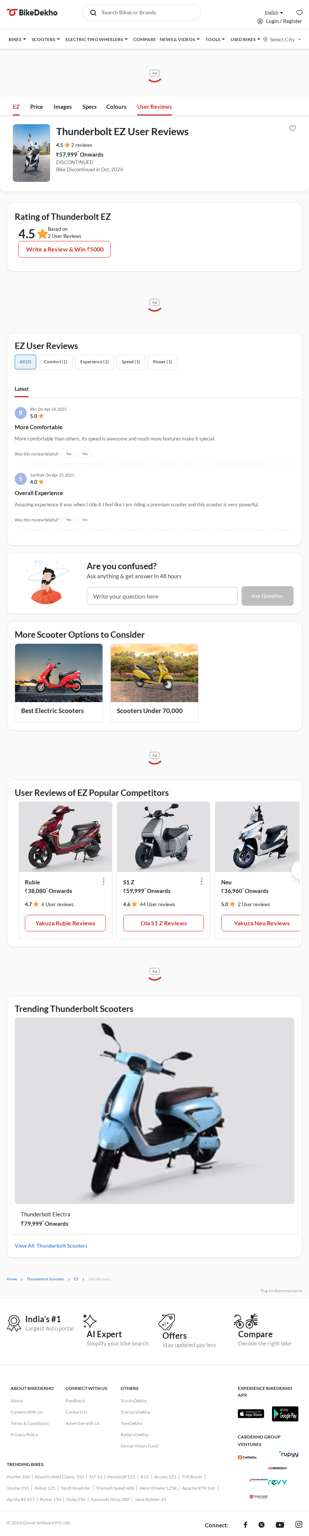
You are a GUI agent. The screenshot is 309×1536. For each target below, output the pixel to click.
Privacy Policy (24, 1434)
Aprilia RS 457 (21, 1499)
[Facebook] (245, 1525)
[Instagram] (298, 1525)
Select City (282, 39)
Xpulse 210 (18, 1488)
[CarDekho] (247, 1457)
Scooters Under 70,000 (150, 711)
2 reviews (81, 145)
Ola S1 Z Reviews (164, 922)
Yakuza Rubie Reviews (65, 922)
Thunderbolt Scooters (62, 1245)
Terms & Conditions (30, 1423)
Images (63, 106)
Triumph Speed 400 (115, 1488)
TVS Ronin (192, 1477)
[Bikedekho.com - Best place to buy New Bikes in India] (32, 12)
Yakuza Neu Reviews (262, 922)
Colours (116, 106)
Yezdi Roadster (75, 1488)
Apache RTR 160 (198, 1488)
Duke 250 (76, 1499)
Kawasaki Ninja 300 (110, 1499)
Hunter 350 (18, 1477)
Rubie (32, 882)
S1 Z (128, 882)
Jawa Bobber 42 (150, 1499)
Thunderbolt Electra (45, 1214)
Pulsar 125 (44, 1488)
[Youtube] (280, 1525)
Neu (226, 882)
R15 (145, 1477)
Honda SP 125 (121, 1477)
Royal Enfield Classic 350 (59, 1477)
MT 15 (95, 1477)
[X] (262, 1525)
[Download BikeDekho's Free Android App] (285, 1414)
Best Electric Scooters (52, 711)
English (271, 12)
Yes (68, 453)
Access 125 (165, 1477)
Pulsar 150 (50, 1499)
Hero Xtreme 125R (158, 1488)
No (85, 453)
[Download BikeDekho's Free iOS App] (251, 1414)
